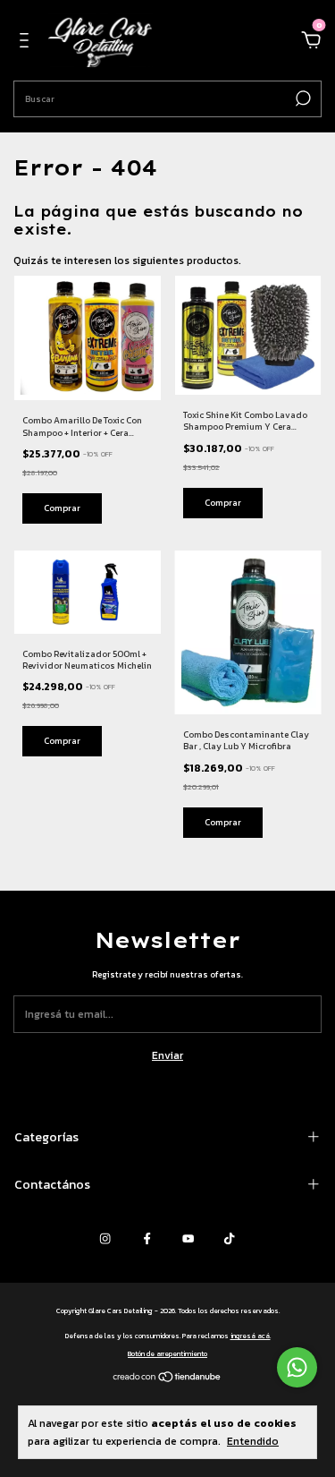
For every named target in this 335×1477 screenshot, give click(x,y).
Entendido (253, 1440)
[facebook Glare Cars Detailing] (147, 1238)
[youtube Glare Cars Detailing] (188, 1238)
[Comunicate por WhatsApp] (297, 1367)
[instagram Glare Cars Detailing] (105, 1238)
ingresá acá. (250, 1335)
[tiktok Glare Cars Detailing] (229, 1238)
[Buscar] (301, 98)
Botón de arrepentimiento (167, 1353)
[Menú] (27, 43)
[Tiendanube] (167, 1379)
